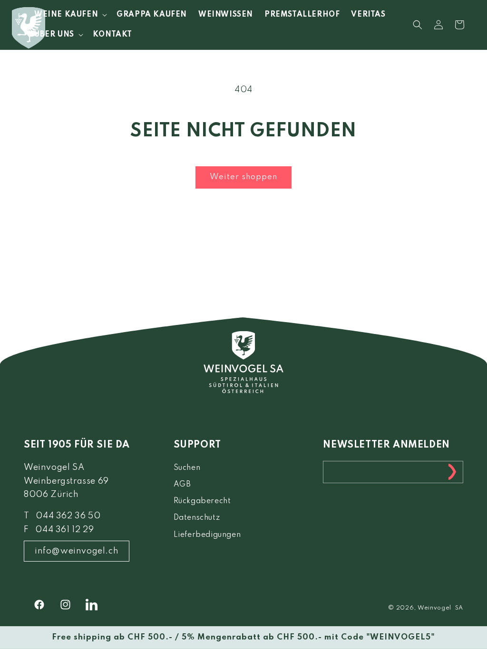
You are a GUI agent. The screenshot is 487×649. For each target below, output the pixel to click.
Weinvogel (434, 608)
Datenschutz (197, 518)
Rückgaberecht (202, 501)
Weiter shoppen (243, 177)
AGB (182, 484)
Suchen (187, 468)
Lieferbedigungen (207, 535)
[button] (70, 15)
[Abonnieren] (452, 472)
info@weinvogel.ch (76, 551)
